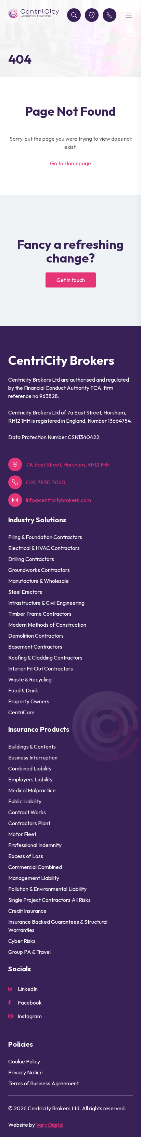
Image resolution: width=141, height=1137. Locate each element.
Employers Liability (30, 779)
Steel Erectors (25, 591)
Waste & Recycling (30, 679)
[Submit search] (74, 15)
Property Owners (28, 701)
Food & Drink (23, 690)
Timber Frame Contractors (40, 613)
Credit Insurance (27, 910)
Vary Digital (49, 1124)
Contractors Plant (29, 823)
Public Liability (24, 801)
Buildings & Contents (32, 746)
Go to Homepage (70, 163)
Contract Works (27, 812)
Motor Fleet (22, 834)
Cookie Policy (24, 1061)
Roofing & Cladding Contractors (45, 657)
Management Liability (33, 877)
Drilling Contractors (31, 558)
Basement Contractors (35, 646)
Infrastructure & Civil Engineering (46, 602)
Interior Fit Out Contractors (40, 668)
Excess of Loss (25, 856)
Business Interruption (32, 757)
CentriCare (21, 712)
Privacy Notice (25, 1072)
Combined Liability (30, 768)
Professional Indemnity (35, 845)
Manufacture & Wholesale (38, 580)
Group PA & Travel (29, 951)
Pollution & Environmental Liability (47, 888)
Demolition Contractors (36, 635)
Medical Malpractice (32, 790)
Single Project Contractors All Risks (49, 899)
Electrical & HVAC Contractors (44, 548)
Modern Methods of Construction (47, 624)
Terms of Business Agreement (43, 1083)
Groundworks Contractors (39, 569)
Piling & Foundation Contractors (45, 537)
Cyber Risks (22, 940)
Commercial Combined (35, 867)
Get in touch (70, 280)
